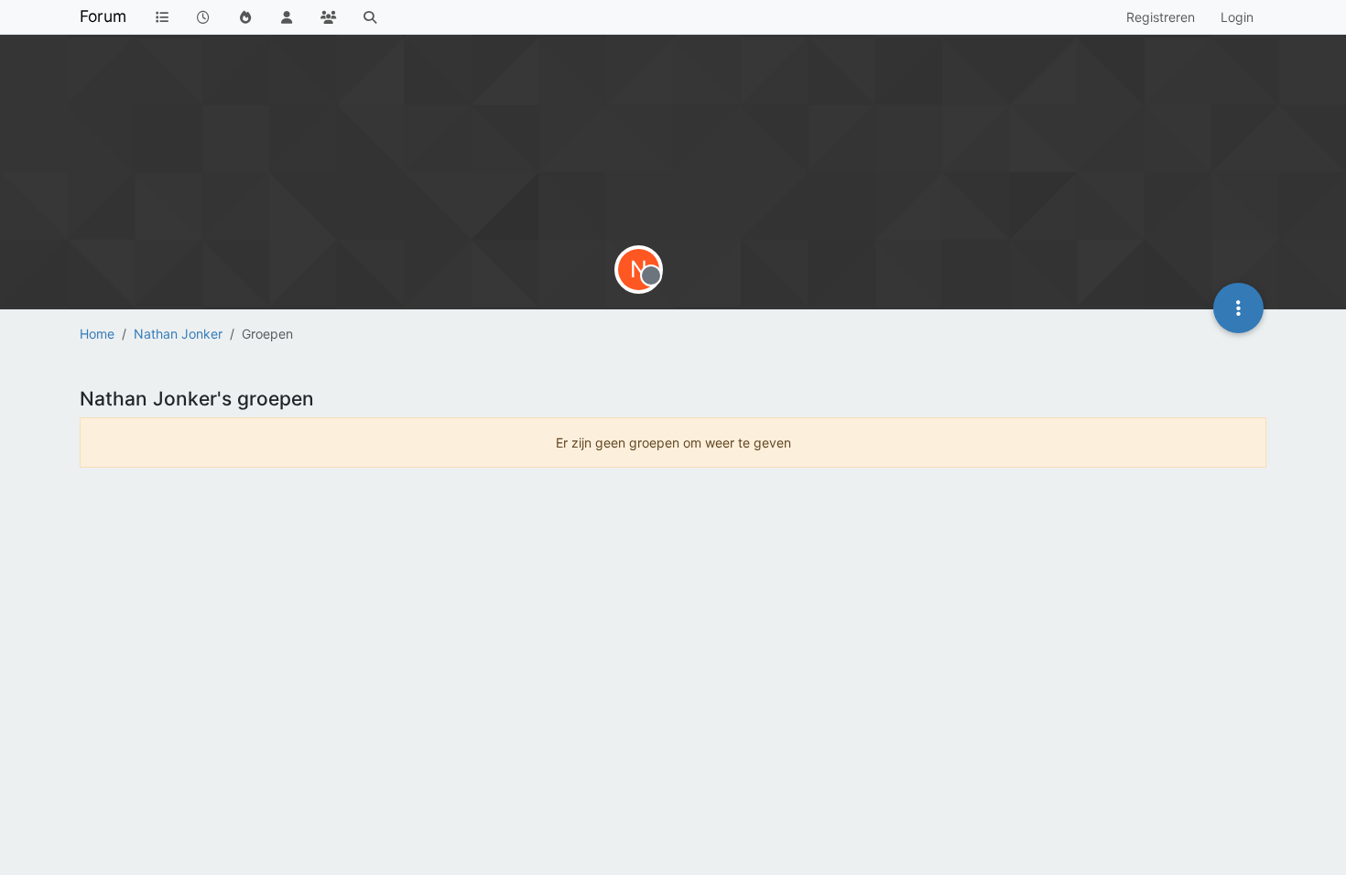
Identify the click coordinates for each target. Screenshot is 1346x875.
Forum (103, 16)
